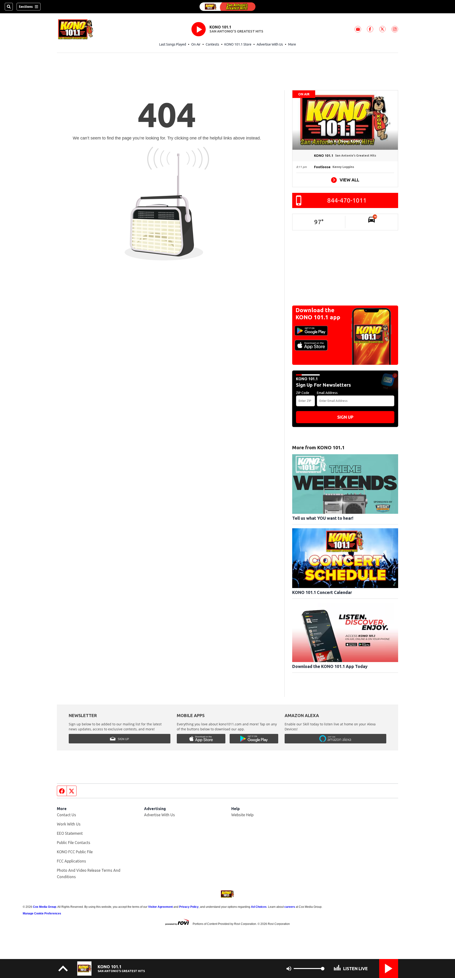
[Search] (9, 6)
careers (289, 906)
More (292, 44)
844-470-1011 (347, 200)
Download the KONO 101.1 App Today (330, 666)
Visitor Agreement (160, 906)
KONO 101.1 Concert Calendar (322, 592)
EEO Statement (70, 833)
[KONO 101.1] (227, 6)
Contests (212, 44)
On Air (195, 44)
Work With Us (69, 824)
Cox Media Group (44, 906)
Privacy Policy (189, 906)
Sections (26, 7)
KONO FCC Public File (75, 852)
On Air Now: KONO (345, 141)
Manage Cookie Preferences (42, 913)
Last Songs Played (172, 44)
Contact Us (66, 815)
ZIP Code (302, 393)
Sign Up (345, 417)
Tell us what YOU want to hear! (322, 518)
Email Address (327, 393)
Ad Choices (259, 906)
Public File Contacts (73, 842)
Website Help (242, 815)
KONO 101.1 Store (237, 44)
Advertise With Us (270, 44)
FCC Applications (71, 861)
